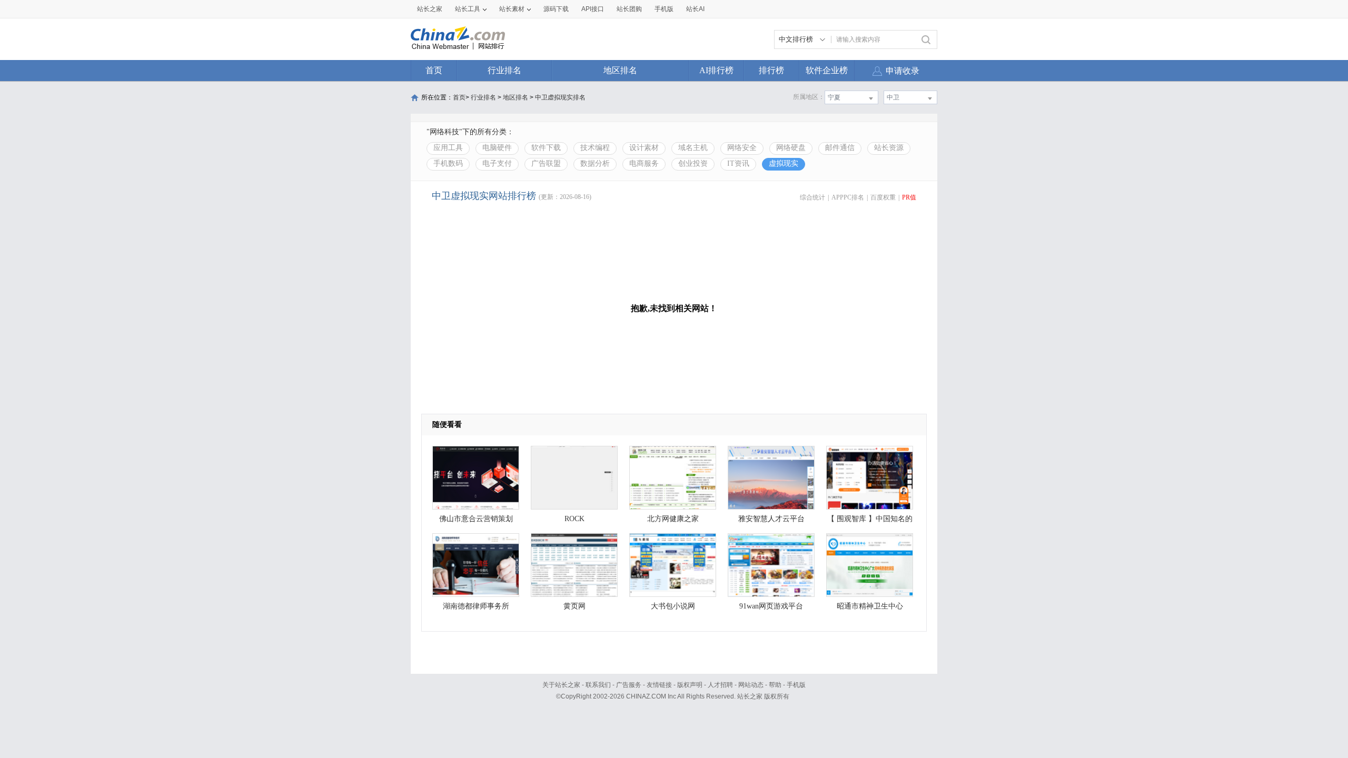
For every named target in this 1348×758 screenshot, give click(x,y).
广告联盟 (546, 163)
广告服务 (628, 685)
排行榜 (771, 70)
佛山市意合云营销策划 (476, 519)
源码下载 (556, 9)
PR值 (909, 197)
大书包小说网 (673, 606)
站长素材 (511, 9)
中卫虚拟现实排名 (560, 97)
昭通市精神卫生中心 (870, 606)
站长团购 (629, 9)
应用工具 (448, 148)
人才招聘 (720, 685)
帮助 (775, 685)
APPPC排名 (847, 197)
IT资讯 (738, 163)
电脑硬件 (497, 148)
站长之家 (429, 9)
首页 (433, 70)
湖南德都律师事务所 (476, 606)
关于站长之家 (561, 685)
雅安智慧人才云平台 (771, 519)
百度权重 (883, 197)
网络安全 (742, 148)
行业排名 (504, 70)
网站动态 (751, 685)
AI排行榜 (716, 70)
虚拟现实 (783, 163)
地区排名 (620, 70)
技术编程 (595, 148)
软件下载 (546, 148)
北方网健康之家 (673, 519)
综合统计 (812, 197)
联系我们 (598, 685)
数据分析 (595, 163)
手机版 (796, 685)
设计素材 (644, 148)
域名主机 (693, 148)
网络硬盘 (791, 148)
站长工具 (467, 9)
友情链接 (659, 685)
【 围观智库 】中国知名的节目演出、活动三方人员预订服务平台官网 (870, 521)
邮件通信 (840, 148)
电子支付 (497, 163)
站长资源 (889, 148)
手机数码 (448, 163)
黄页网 (574, 606)
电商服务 (644, 163)
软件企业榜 (827, 70)
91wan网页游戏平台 (771, 606)
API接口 (592, 9)
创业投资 (693, 163)
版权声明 (689, 685)
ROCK (574, 519)
